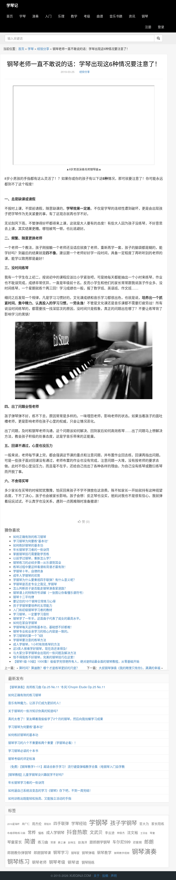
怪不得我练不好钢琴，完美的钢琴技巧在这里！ (44, 657)
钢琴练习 (18, 861)
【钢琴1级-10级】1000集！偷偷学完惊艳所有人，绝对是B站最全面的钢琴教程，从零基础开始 (76, 661)
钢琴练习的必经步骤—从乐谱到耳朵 (37, 562)
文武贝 (96, 832)
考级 (87, 16)
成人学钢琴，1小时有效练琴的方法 (36, 644)
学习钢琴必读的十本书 (23, 750)
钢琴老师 (39, 862)
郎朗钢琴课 (42, 852)
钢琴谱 (73, 862)
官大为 (144, 823)
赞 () (86, 521)
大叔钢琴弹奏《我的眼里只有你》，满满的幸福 (129, 668)
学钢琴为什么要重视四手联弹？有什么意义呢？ (44, 579)
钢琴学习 (61, 852)
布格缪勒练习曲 (16, 833)
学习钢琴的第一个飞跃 (28, 635)
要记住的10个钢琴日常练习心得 (34, 601)
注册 (148, 27)
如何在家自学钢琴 (25, 622)
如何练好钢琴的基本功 (28, 545)
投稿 (105, 875)
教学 (74, 16)
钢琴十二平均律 (23, 597)
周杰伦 (37, 823)
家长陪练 (157, 823)
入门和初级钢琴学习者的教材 (32, 610)
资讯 (132, 16)
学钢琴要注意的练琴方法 (29, 640)
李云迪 (110, 833)
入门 (48, 16)
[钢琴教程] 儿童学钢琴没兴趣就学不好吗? (36, 774)
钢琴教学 (104, 852)
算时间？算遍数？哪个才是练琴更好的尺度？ (49, 668)
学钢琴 (98, 822)
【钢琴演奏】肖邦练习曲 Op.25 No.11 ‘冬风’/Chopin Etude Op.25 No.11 (56, 687)
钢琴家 (75, 853)
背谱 (53, 842)
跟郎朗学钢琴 (100, 842)
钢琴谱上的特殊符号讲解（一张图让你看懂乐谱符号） (49, 592)
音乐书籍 (115, 16)
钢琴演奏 (144, 851)
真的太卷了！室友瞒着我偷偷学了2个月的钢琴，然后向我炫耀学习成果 (55, 719)
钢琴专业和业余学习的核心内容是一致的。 (41, 631)
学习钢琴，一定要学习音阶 (31, 614)
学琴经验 (79, 823)
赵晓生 (72, 842)
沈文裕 (132, 832)
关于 (97, 875)
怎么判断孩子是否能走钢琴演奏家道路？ (40, 588)
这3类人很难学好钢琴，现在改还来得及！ (41, 648)
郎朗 (149, 841)
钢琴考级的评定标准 (21, 758)
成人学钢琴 (55, 832)
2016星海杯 (13, 824)
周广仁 (26, 824)
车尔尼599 (121, 842)
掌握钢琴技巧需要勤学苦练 (31, 554)
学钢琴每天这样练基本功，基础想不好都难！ (43, 627)
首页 (9, 16)
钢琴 (145, 16)
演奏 (35, 16)
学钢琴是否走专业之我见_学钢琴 (35, 584)
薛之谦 (62, 842)
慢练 (41, 833)
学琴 (22, 16)
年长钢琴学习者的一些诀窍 (31, 549)
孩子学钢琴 (123, 822)
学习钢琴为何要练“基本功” (30, 541)
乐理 (61, 16)
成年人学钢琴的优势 (26, 575)
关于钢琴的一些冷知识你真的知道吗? (33, 711)
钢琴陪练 (88, 862)
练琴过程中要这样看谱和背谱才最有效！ (40, 567)
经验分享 (43, 48)
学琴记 (12, 5)
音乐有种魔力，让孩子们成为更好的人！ (35, 703)
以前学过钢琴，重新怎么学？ (32, 558)
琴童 (152, 833)
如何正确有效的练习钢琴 (29, 536)
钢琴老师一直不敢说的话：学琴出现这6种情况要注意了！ (84, 63)
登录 (161, 27)
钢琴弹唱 (88, 852)
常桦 (32, 832)
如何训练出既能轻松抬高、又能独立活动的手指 (39, 798)
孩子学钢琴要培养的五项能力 (32, 605)
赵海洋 (82, 842)
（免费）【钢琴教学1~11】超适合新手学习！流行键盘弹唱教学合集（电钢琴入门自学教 (66, 766)
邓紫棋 (137, 842)
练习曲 (43, 842)
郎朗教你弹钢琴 (19, 852)
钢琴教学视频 (121, 853)
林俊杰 (121, 833)
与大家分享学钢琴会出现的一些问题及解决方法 (44, 653)
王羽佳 (143, 833)
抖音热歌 (77, 831)
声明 (114, 875)
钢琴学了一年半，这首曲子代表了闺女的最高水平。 (47, 618)
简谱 (29, 841)
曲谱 (100, 16)
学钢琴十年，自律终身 (28, 571)
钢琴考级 (57, 862)
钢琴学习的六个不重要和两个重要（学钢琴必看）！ (42, 742)
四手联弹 (61, 823)
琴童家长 (14, 842)
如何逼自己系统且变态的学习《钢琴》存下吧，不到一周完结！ (50, 790)
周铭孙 (47, 824)
